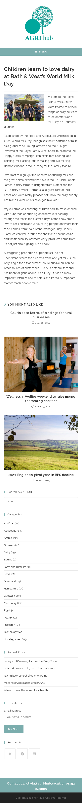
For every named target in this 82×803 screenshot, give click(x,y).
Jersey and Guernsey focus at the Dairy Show (30, 661)
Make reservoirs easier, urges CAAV (24, 682)
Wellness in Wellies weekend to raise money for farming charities (41, 399)
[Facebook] (22, 753)
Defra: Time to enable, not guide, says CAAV (29, 668)
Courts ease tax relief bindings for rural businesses (41, 315)
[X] (10, 753)
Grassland (10, 581)
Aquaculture (11, 530)
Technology (11, 631)
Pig (6, 610)
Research (9, 624)
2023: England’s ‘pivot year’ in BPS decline (41, 475)
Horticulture (11, 588)
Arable (8, 537)
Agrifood (9, 523)
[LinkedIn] (34, 753)
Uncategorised (12, 639)
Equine (8, 559)
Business (9, 545)
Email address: (12, 710)
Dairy (7, 552)
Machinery (10, 603)
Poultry (8, 617)
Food (7, 574)
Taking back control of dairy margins (25, 675)
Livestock (9, 595)
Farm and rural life (15, 566)
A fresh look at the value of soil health (26, 690)
